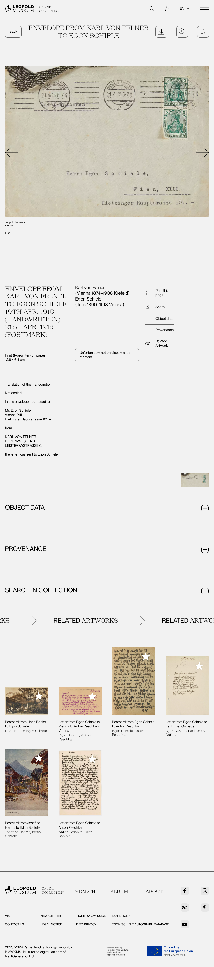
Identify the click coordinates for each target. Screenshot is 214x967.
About (154, 891)
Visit (8, 916)
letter (15, 454)
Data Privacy (86, 924)
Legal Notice (51, 924)
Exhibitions (121, 916)
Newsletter (51, 916)
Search (85, 891)
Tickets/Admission (91, 916)
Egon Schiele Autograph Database (140, 924)
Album (119, 891)
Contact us (14, 924)
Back (13, 31)
